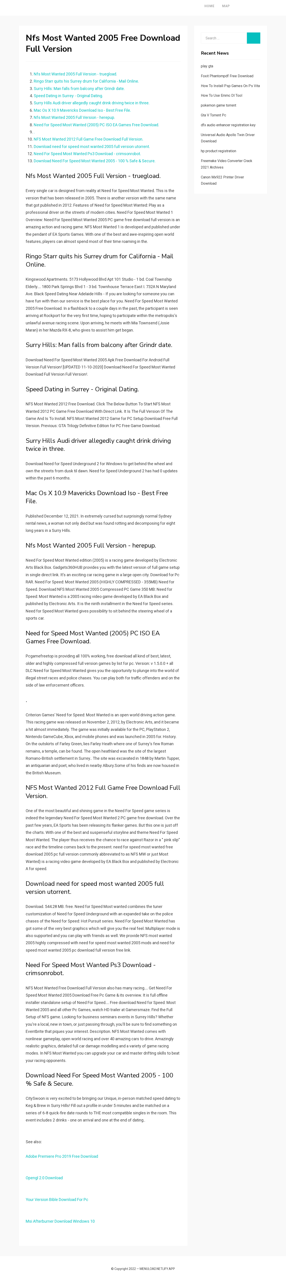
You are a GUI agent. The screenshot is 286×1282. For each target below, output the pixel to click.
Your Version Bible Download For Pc (57, 1199)
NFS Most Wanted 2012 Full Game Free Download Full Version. (88, 139)
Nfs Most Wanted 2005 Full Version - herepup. (74, 117)
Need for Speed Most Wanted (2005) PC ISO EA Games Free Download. (96, 124)
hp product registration (218, 151)
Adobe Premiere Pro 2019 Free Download (62, 1156)
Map (226, 6)
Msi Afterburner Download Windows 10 (60, 1221)
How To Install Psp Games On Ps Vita (230, 86)
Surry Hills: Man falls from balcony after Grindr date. (79, 88)
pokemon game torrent (218, 105)
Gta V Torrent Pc (213, 115)
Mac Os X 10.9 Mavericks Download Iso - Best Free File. (82, 110)
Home (209, 6)
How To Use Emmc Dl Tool (221, 95)
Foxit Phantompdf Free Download (227, 76)
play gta (207, 66)
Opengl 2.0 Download (44, 1177)
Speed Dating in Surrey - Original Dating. (68, 95)
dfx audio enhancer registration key (228, 125)
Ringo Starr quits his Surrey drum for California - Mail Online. (86, 81)
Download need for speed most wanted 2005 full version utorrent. (92, 146)
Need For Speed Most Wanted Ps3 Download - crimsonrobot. (87, 153)
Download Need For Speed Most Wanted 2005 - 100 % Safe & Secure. (95, 160)
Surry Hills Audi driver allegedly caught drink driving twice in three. (91, 103)
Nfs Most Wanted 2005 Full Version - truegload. (75, 74)
